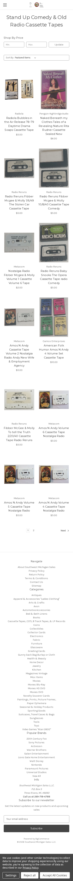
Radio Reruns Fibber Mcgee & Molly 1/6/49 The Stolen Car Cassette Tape (19, 202)
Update (59, 44)
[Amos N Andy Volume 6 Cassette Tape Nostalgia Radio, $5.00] (54, 399)
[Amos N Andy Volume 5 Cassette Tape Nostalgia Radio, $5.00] (19, 474)
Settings (10, 875)
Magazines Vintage (36, 673)
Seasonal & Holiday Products (36, 706)
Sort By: (10, 57)
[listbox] (26, 57)
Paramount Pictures (36, 768)
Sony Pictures (36, 742)
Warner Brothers (36, 749)
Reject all (30, 875)
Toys (36, 725)
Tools (36, 721)
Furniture (36, 643)
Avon (36, 606)
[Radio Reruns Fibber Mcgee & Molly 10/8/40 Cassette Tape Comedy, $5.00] (54, 168)
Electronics (36, 636)
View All (36, 776)
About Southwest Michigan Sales (36, 567)
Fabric (36, 639)
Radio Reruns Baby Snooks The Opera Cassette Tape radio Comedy (54, 277)
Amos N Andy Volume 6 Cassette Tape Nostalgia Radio (54, 432)
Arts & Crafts (36, 602)
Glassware (36, 647)
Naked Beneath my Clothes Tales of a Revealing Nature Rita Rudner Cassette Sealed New (54, 126)
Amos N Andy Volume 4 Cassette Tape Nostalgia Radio (54, 506)
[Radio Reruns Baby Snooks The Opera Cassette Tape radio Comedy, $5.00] (54, 242)
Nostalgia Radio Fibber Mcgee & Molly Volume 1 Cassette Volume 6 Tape (19, 277)
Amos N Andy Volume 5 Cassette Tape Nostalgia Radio (19, 506)
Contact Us (36, 582)
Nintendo (36, 764)
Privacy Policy (36, 570)
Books (36, 617)
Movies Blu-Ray (36, 684)
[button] (36, 850)
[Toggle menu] (5, 5)
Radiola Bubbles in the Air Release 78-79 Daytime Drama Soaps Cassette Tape (19, 124)
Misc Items (36, 677)
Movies (37, 680)
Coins (36, 624)
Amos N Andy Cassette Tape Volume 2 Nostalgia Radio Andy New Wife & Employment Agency (19, 355)
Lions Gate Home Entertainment (36, 757)
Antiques (37, 595)
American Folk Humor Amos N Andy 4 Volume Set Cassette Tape (54, 351)
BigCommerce (42, 839)
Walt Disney (36, 761)
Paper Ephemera (36, 703)
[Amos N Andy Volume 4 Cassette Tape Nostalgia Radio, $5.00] (54, 474)
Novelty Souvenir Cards (36, 695)
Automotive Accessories (36, 610)
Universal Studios (37, 772)
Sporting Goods (37, 710)
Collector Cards (36, 632)
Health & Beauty (36, 658)
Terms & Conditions (36, 578)
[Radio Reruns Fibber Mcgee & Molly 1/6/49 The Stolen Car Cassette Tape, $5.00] (19, 168)
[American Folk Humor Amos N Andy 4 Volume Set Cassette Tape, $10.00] (54, 317)
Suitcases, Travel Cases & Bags (37, 714)
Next (63, 530)
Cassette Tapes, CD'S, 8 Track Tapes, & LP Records (36, 621)
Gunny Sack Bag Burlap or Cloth (36, 654)
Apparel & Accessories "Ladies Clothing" (36, 598)
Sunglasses (36, 718)
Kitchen (36, 669)
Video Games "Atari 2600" (36, 729)
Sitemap (36, 585)
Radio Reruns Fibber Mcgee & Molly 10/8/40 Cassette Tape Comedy (53, 202)
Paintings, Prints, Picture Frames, (36, 699)
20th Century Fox (37, 738)
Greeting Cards (36, 651)
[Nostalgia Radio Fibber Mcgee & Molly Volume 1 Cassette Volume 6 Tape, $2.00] (19, 242)
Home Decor (37, 662)
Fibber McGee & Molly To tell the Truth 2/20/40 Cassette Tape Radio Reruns (19, 434)
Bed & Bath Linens (36, 613)
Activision (36, 746)
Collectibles (36, 628)
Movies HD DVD (36, 688)
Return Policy (36, 574)
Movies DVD (36, 692)
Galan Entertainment (36, 753)
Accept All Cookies (55, 875)
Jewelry (36, 665)
